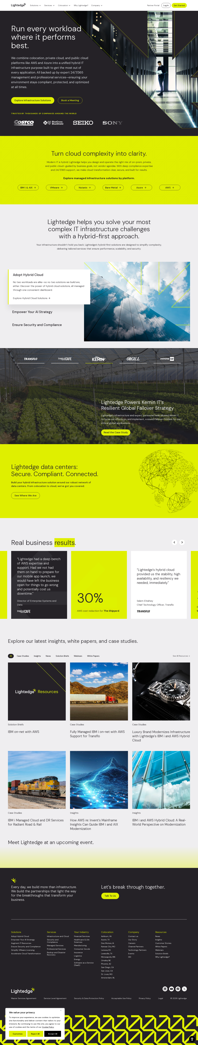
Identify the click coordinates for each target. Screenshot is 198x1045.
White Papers (93, 656)
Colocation (63, 5)
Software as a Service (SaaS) (84, 964)
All (11, 656)
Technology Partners (137, 950)
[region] (35, 1024)
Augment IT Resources (21, 943)
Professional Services (56, 949)
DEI (129, 957)
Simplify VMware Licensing (22, 950)
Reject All (35, 1034)
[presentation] (171, 355)
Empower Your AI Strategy (23, 940)
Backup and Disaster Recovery (56, 953)
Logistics (78, 956)
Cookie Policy (48, 1027)
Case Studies (23, 656)
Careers (131, 943)
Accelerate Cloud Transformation (26, 953)
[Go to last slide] (174, 542)
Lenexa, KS (106, 950)
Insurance (78, 952)
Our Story (132, 940)
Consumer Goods (82, 949)
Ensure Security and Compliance (26, 946)
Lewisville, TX (106, 953)
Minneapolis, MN (108, 957)
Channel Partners (135, 946)
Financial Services (82, 936)
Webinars (78, 656)
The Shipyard (111, 610)
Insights (37, 656)
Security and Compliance (52, 941)
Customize (17, 1034)
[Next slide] (182, 542)
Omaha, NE (106, 960)
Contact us (133, 936)
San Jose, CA (107, 971)
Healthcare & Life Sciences (81, 941)
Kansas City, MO (108, 946)
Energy (77, 959)
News (48, 656)
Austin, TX (105, 940)
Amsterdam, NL (108, 978)
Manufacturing (80, 945)
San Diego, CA (107, 967)
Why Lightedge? (81, 5)
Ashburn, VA (106, 936)
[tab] (30, 355)
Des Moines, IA (107, 943)
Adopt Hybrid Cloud (20, 936)
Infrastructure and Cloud (58, 936)
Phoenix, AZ (106, 964)
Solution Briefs (62, 656)
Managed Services (55, 945)
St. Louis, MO (106, 974)
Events (131, 953)
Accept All (52, 1034)
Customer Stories (163, 943)
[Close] (61, 1010)
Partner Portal (153, 5)
